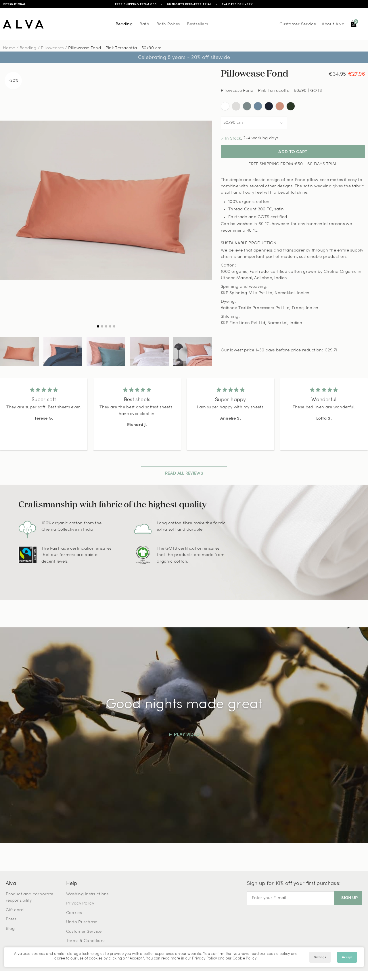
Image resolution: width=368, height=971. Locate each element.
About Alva (333, 24)
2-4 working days (260, 138)
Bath (144, 24)
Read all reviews (184, 473)
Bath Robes (168, 24)
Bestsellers (197, 24)
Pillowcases (52, 48)
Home (9, 48)
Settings (320, 957)
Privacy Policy (80, 903)
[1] (106, 200)
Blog (10, 929)
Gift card (15, 910)
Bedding (124, 24)
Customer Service (297, 24)
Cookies (74, 913)
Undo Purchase (81, 922)
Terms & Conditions (85, 941)
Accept (347, 957)
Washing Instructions (87, 894)
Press (11, 919)
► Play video (184, 734)
